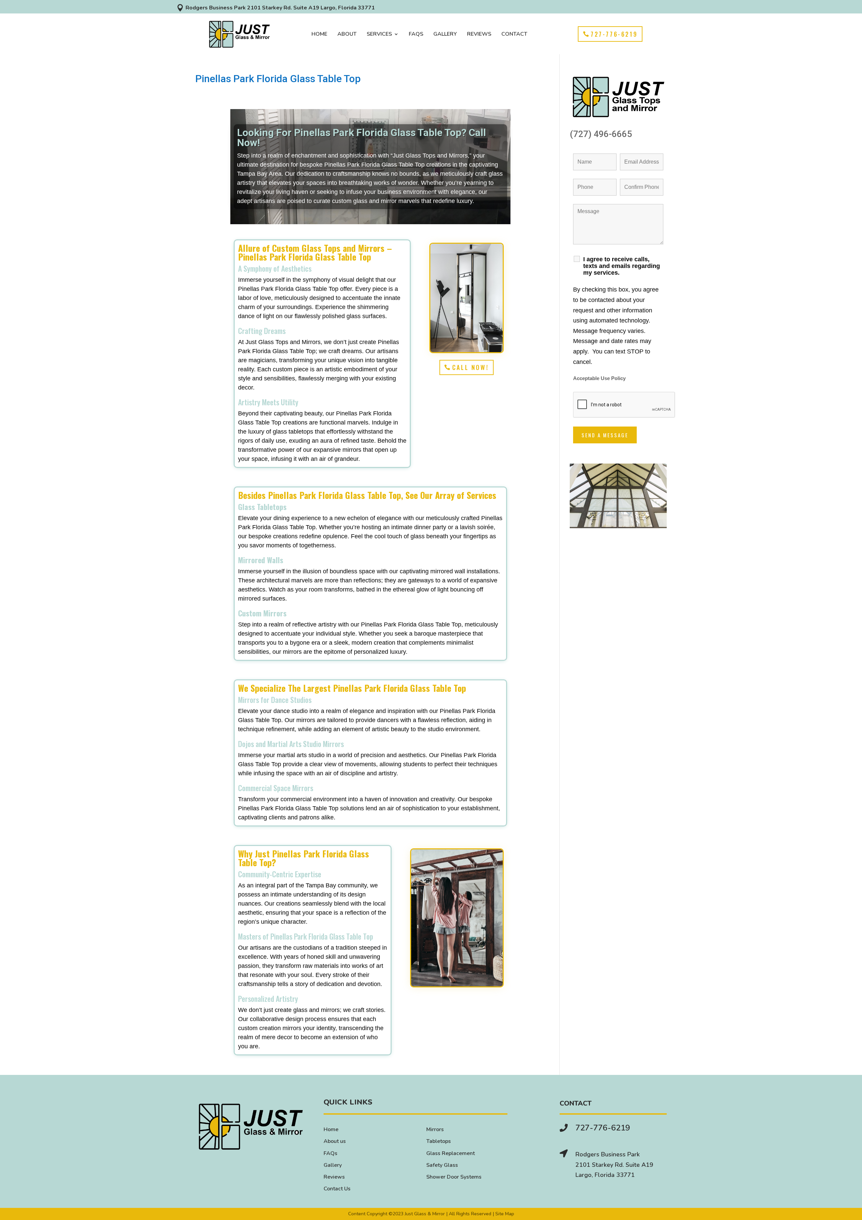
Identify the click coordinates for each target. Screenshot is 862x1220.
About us (335, 1141)
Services (379, 35)
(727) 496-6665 (601, 134)
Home (319, 35)
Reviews (479, 35)
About (347, 35)
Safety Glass (442, 1165)
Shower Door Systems (454, 1177)
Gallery (445, 35)
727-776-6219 (614, 34)
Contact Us (337, 1188)
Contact (514, 35)
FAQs (416, 35)
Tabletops (438, 1141)
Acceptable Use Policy (599, 378)
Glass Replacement (450, 1153)
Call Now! (470, 367)
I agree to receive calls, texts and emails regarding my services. (621, 266)
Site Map (504, 1214)
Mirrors (435, 1129)
